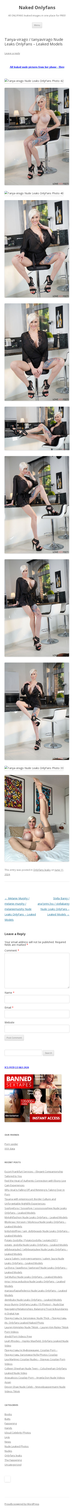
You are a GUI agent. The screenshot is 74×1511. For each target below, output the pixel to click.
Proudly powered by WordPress (22, 1504)
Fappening (11, 1423)
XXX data (10, 1148)
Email (9, 1007)
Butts (7, 1419)
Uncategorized (13, 1464)
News (8, 1441)
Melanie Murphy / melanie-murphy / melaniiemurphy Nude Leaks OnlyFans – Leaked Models (20, 909)
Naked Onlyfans (37, 7)
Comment (12, 950)
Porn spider (11, 1144)
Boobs (8, 1414)
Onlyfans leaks (42, 870)
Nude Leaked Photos (17, 1446)
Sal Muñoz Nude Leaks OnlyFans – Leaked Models (33, 1277)
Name (9, 992)
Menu (37, 25)
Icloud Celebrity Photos (18, 1432)
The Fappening (13, 1460)
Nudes (8, 1451)
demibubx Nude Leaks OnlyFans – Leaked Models (33, 1299)
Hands (8, 1428)
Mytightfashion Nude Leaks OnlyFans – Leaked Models (36, 1217)
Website (9, 1022)
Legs (7, 1437)
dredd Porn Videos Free (18, 1336)
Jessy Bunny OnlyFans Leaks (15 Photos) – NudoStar (34, 1304)
